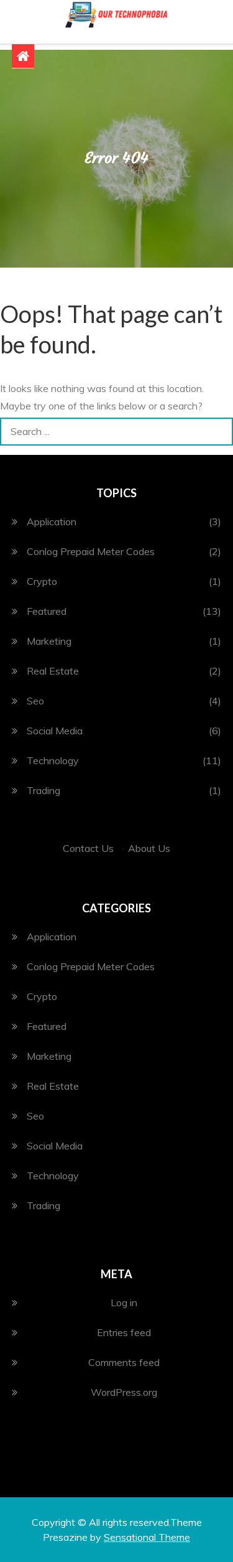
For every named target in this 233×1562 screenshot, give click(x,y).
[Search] (219, 432)
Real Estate (53, 671)
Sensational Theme (147, 1537)
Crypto (42, 581)
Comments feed (124, 1362)
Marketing (49, 641)
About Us (149, 848)
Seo (35, 700)
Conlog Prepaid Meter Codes (91, 551)
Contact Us (88, 848)
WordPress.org (124, 1392)
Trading (43, 790)
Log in (124, 1302)
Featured (46, 611)
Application (51, 521)
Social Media (55, 730)
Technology (53, 760)
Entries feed (124, 1332)
